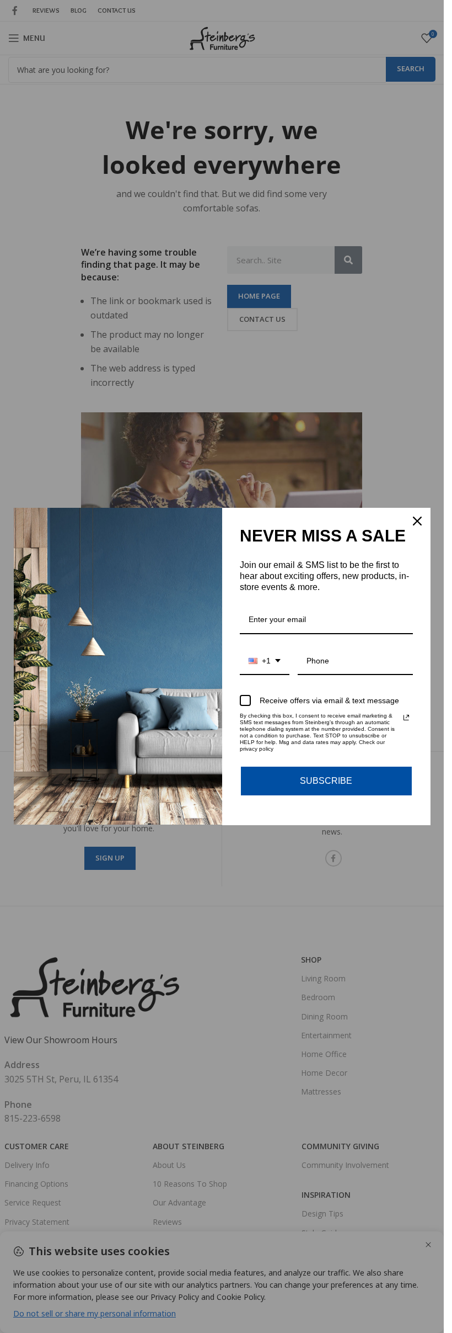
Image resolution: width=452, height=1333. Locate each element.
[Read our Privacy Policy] (406, 717)
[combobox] (264, 661)
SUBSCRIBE (326, 780)
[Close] (417, 521)
